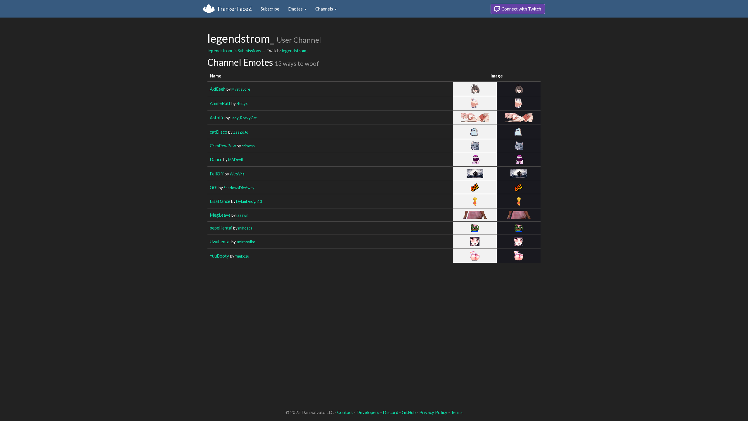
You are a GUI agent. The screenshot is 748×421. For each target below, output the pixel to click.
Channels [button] (324, 8)
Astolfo (217, 117)
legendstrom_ (295, 50)
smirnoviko (245, 241)
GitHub (409, 412)
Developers (367, 412)
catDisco (218, 131)
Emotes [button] (296, 8)
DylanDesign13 (249, 201)
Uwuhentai (220, 241)
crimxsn (248, 146)
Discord (390, 412)
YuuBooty (219, 255)
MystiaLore (240, 89)
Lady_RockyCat (244, 117)
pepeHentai (221, 227)
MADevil (235, 159)
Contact (345, 412)
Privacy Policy (433, 412)
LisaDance (220, 201)
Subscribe (270, 8)
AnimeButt (220, 103)
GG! (214, 187)
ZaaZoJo (240, 132)
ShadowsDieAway (239, 187)
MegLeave (220, 215)
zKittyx (242, 103)
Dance (216, 159)
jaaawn (242, 215)
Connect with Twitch (521, 8)
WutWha (237, 174)
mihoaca (245, 228)
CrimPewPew (223, 145)
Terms (457, 412)
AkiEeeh (218, 89)
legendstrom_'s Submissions (234, 50)
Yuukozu (242, 256)
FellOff (217, 173)
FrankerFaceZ (235, 8)
